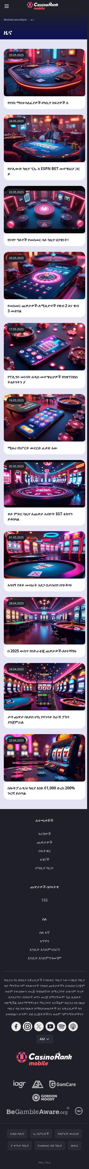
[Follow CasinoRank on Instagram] (27, 1026)
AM (42, 1039)
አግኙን (44, 940)
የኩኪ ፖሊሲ (44, 1162)
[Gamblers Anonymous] (38, 1084)
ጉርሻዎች (44, 833)
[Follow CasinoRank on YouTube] (50, 1026)
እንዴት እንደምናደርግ (45, 949)
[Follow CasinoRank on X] (39, 1026)
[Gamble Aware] (38, 1111)
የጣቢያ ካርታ (44, 867)
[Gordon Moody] (44, 1097)
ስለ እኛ (44, 932)
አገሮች (44, 859)
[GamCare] (62, 1084)
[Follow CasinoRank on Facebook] (16, 1026)
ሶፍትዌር (44, 850)
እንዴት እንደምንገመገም (44, 958)
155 (44, 900)
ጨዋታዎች (44, 842)
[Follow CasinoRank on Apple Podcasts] (73, 1026)
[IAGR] (19, 1084)
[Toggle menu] (6, 6)
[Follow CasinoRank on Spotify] (61, 1026)
